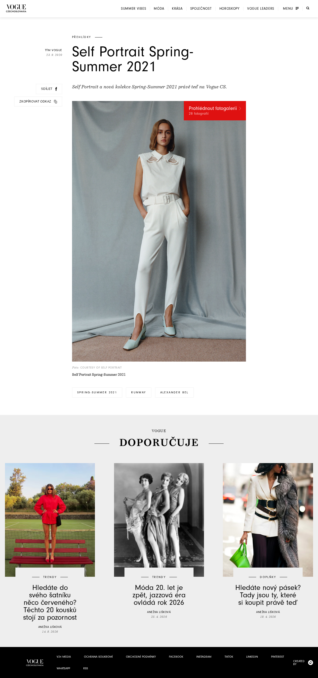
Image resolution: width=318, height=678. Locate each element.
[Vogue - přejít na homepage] (16, 8)
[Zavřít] (313, 673)
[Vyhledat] (307, 8)
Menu (288, 9)
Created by (299, 663)
